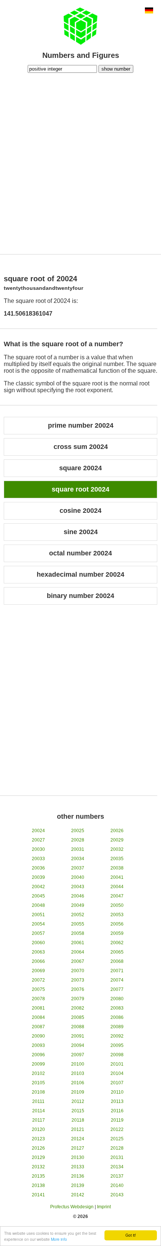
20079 (77, 998)
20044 (117, 886)
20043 (77, 886)
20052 (77, 914)
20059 (117, 933)
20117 (38, 1120)
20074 (117, 980)
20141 (38, 1194)
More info (59, 1239)
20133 (77, 1166)
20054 (38, 924)
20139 (77, 1185)
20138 (38, 1185)
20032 (117, 849)
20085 (77, 1017)
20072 (38, 980)
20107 (117, 1082)
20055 (77, 924)
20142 (77, 1194)
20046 (77, 896)
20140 (117, 1185)
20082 (77, 1008)
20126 (38, 1148)
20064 (77, 952)
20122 (117, 1129)
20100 (77, 1064)
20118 (78, 1120)
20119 (117, 1120)
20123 (38, 1138)
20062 (117, 942)
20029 (117, 840)
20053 (117, 914)
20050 (117, 905)
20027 (38, 840)
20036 (38, 868)
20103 (77, 1073)
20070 (77, 970)
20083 (117, 1008)
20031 (77, 849)
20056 (117, 924)
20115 (78, 1110)
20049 (77, 905)
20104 (117, 1073)
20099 (38, 1064)
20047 (117, 896)
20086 (117, 1017)
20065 (117, 952)
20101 (117, 1064)
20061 (77, 942)
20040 (77, 877)
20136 (77, 1176)
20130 (77, 1157)
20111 (38, 1101)
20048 (38, 905)
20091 (77, 1036)
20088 (77, 1026)
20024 (38, 830)
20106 (77, 1082)
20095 (117, 1045)
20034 (77, 858)
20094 (77, 1045)
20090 (38, 1036)
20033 (38, 858)
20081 (38, 1008)
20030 (38, 849)
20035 (117, 858)
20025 (77, 830)
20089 (117, 1026)
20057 (38, 933)
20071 (117, 970)
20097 (77, 1054)
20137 (117, 1176)
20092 (117, 1036)
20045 (38, 896)
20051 (38, 914)
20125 (117, 1138)
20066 (38, 961)
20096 (38, 1054)
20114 (38, 1110)
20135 (38, 1176)
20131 (117, 1157)
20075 (38, 989)
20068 (117, 961)
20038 (117, 868)
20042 (38, 886)
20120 (38, 1129)
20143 (117, 1194)
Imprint (104, 1206)
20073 (77, 980)
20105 (38, 1082)
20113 (117, 1101)
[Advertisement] (80, 162)
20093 (38, 1045)
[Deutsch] (149, 11)
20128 (117, 1148)
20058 (77, 933)
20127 (77, 1148)
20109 (77, 1092)
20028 (77, 840)
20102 (38, 1073)
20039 (38, 877)
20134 (117, 1166)
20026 (117, 830)
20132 (38, 1166)
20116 (117, 1110)
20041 (117, 877)
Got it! (130, 1235)
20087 (38, 1026)
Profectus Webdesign (72, 1206)
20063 (38, 952)
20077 (117, 989)
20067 (77, 961)
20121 (77, 1129)
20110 (117, 1092)
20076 (77, 989)
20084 (38, 1017)
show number (115, 69)
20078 (38, 998)
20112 (78, 1101)
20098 (117, 1054)
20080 (117, 998)
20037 (77, 868)
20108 (38, 1092)
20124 (77, 1138)
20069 (38, 970)
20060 (38, 942)
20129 (38, 1157)
